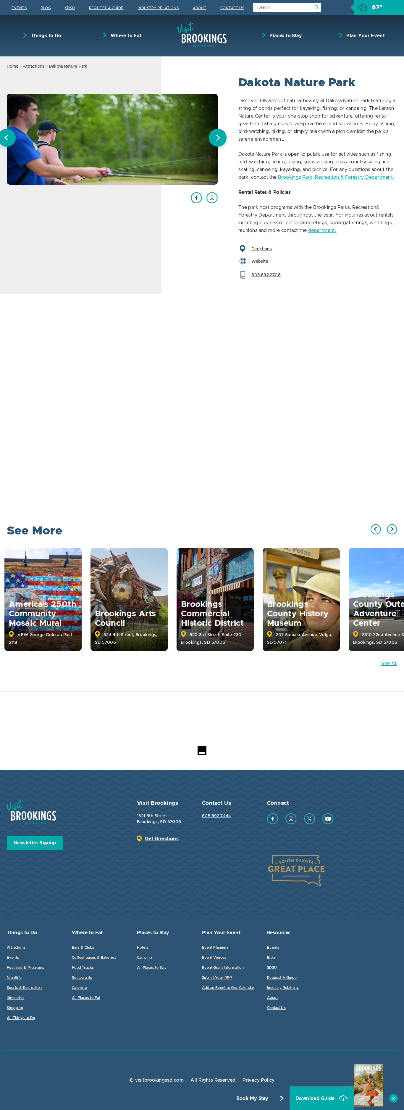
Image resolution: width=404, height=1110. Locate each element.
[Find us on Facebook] (272, 822)
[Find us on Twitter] (309, 822)
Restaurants (82, 977)
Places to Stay (285, 35)
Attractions (33, 66)
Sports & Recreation (24, 987)
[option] (112, 139)
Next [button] (218, 139)
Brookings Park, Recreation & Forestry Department (335, 177)
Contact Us (232, 8)
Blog (46, 8)
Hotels (142, 947)
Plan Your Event (365, 35)
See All (389, 663)
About (199, 8)
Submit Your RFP (217, 977)
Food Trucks (83, 967)
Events (19, 8)
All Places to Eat (86, 998)
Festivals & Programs (25, 967)
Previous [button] (376, 529)
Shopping (15, 1008)
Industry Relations (158, 8)
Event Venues (214, 957)
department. (322, 230)
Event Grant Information (223, 967)
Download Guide (315, 1098)
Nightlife (14, 977)
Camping (144, 957)
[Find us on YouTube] (328, 822)
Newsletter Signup (34, 843)
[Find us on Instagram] (291, 822)
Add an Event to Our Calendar (228, 987)
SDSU (70, 8)
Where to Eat (125, 35)
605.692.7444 (216, 816)
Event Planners (215, 947)
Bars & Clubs (83, 947)
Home (13, 66)
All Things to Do (21, 1018)
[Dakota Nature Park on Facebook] (196, 201)
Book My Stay (252, 1098)
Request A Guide (106, 8)
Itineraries (15, 998)
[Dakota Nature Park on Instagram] (212, 201)
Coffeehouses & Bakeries (94, 957)
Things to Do (45, 35)
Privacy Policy (259, 1080)
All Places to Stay (152, 967)
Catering (79, 987)
